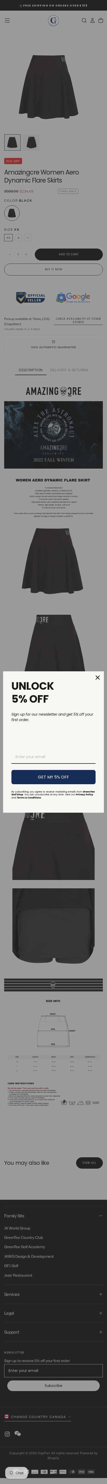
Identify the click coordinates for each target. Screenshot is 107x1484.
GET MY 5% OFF (53, 777)
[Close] (97, 677)
